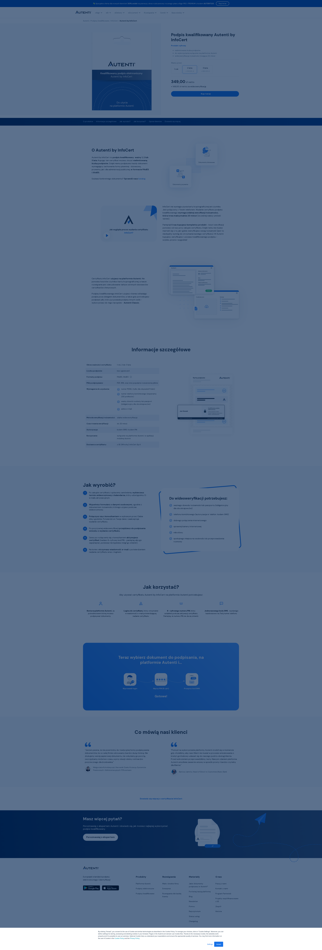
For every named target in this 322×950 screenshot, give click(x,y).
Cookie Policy (119, 938)
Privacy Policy (134, 938)
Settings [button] (210, 944)
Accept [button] (218, 944)
